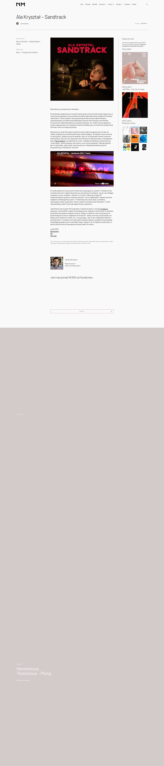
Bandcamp (54, 231)
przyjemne (67, 243)
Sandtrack (84, 243)
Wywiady (94, 4)
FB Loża (53, 236)
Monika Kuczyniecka (83, 241)
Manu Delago (60, 141)
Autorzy (110, 4)
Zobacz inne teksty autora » (73, 265)
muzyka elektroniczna (94, 241)
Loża (62, 241)
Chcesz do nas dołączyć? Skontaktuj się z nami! (134, 45)
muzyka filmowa (104, 241)
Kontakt (134, 4)
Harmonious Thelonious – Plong (33, 671)
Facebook (127, 4)
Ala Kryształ (57, 241)
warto (88, 243)
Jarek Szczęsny (24, 23)
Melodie (75, 241)
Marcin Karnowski (68, 241)
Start (81, 4)
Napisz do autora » (70, 263)
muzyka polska (61, 243)
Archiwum (102, 4)
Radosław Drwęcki (75, 243)
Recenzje (87, 4)
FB (51, 233)
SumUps (118, 4)
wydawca (104, 209)
